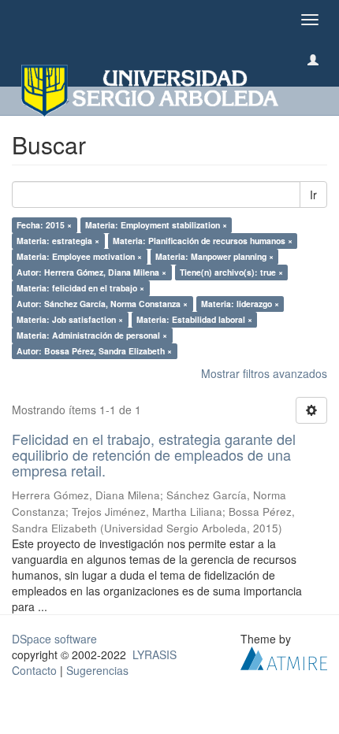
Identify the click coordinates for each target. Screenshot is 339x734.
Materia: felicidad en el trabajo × (80, 288)
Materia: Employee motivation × (79, 256)
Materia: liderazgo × (240, 304)
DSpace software (54, 639)
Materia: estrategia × (58, 241)
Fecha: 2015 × (44, 225)
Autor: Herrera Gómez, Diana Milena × (91, 272)
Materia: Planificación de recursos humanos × (202, 241)
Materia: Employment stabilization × (156, 225)
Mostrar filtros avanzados (264, 373)
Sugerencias (97, 670)
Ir (313, 194)
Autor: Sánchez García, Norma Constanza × (102, 304)
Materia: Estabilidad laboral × (194, 319)
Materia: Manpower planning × (214, 256)
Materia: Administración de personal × (92, 335)
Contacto (34, 670)
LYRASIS (154, 654)
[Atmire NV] (283, 657)
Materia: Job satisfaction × (70, 319)
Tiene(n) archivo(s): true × (231, 272)
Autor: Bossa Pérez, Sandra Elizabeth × (94, 351)
